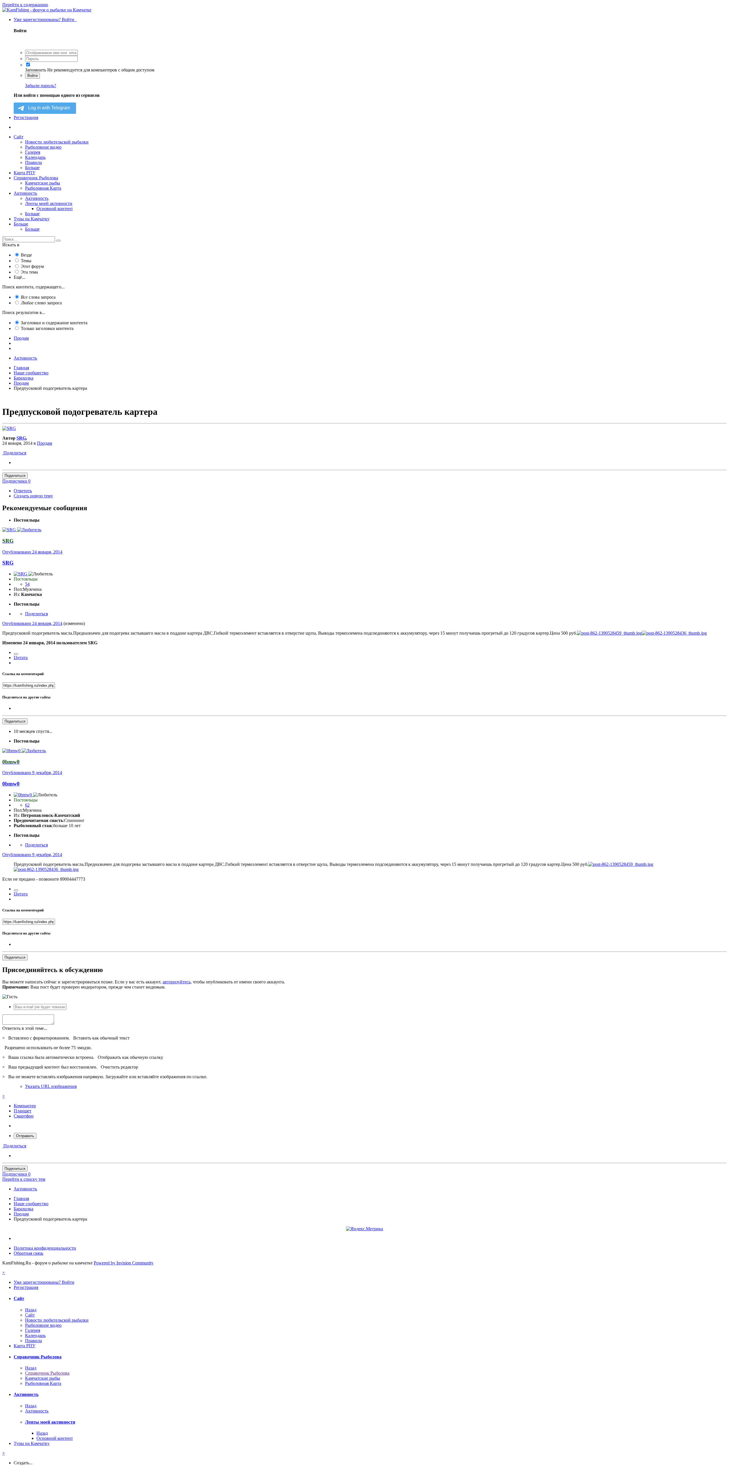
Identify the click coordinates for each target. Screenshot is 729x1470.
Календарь (35, 157)
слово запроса (41, 302)
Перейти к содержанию (25, 4)
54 (27, 584)
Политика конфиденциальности (45, 1248)
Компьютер (25, 1105)
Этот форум (32, 266)
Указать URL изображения (51, 1086)
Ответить (23, 490)
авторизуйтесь (177, 981)
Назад (30, 1309)
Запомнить (35, 69)
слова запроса (38, 297)
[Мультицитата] (16, 654)
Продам (44, 443)
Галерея (32, 152)
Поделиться (14, 452)
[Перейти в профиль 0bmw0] (12, 750)
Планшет (22, 1110)
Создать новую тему (33, 495)
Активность (25, 193)
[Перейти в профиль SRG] (9, 428)
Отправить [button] (25, 1136)
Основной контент (54, 208)
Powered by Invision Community (123, 1262)
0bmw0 (11, 784)
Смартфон (24, 1116)
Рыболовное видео (43, 147)
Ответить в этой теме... (24, 1028)
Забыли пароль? (40, 85)
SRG (21, 438)
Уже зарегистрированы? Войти (45, 19)
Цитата (21, 657)
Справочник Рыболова (36, 177)
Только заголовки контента (47, 328)
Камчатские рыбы (42, 183)
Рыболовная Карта (43, 188)
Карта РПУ (24, 172)
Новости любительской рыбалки (57, 142)
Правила (33, 162)
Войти (32, 75)
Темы (26, 260)
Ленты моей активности (48, 203)
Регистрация (26, 117)
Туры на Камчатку (32, 218)
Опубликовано (32, 552)
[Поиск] (58, 240)
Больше (32, 167)
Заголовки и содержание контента (54, 322)
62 (27, 805)
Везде (26, 255)
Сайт (18, 136)
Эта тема (29, 272)
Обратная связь (28, 1253)
